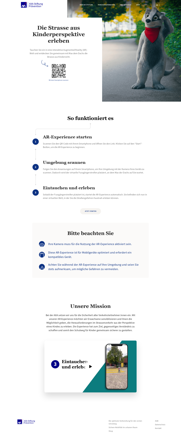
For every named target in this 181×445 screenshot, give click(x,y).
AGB (156, 421)
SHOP (138, 5)
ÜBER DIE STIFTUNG (86, 5)
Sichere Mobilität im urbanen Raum (123, 427)
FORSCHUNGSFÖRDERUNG (106, 5)
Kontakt (158, 428)
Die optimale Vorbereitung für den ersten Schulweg (125, 422)
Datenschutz (160, 424)
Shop (111, 431)
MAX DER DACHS (125, 5)
